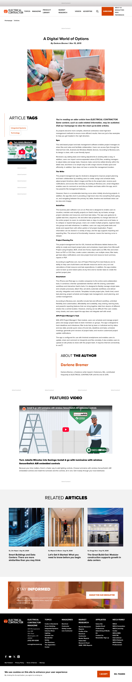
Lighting (47, 633)
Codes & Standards (51, 624)
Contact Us (99, 635)
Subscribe (107, 11)
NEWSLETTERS (119, 10)
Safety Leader (66, 628)
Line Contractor (67, 631)
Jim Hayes (15, 551)
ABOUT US (118, 7)
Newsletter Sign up (102, 638)
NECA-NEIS (117, 633)
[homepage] (13, 11)
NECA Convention (119, 626)
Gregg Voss (94, 551)
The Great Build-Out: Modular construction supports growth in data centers (104, 557)
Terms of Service (32, 663)
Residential (48, 638)
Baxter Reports (84, 638)
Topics (27, 11)
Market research (63, 11)
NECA (115, 624)
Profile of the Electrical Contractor (83, 633)
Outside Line (49, 635)
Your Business (50, 642)
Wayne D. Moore (56, 551)
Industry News (50, 631)
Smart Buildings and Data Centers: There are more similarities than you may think (24, 557)
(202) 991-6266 (33, 640)
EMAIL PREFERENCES (119, 14)
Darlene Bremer (74, 364)
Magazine (36, 11)
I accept (104, 674)
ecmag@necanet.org (35, 644)
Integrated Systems (18, 128)
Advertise (87, 11)
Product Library (47, 11)
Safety (47, 640)
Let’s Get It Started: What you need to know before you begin (64, 556)
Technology (15, 133)
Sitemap (42, 663)
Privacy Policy (19, 663)
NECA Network (118, 640)
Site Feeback (9, 663)
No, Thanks (119, 674)
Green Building (50, 626)
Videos (78, 11)
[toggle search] (97, 11)
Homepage (8, 21)
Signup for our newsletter (102, 595)
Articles (17, 21)
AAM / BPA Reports (85, 645)
